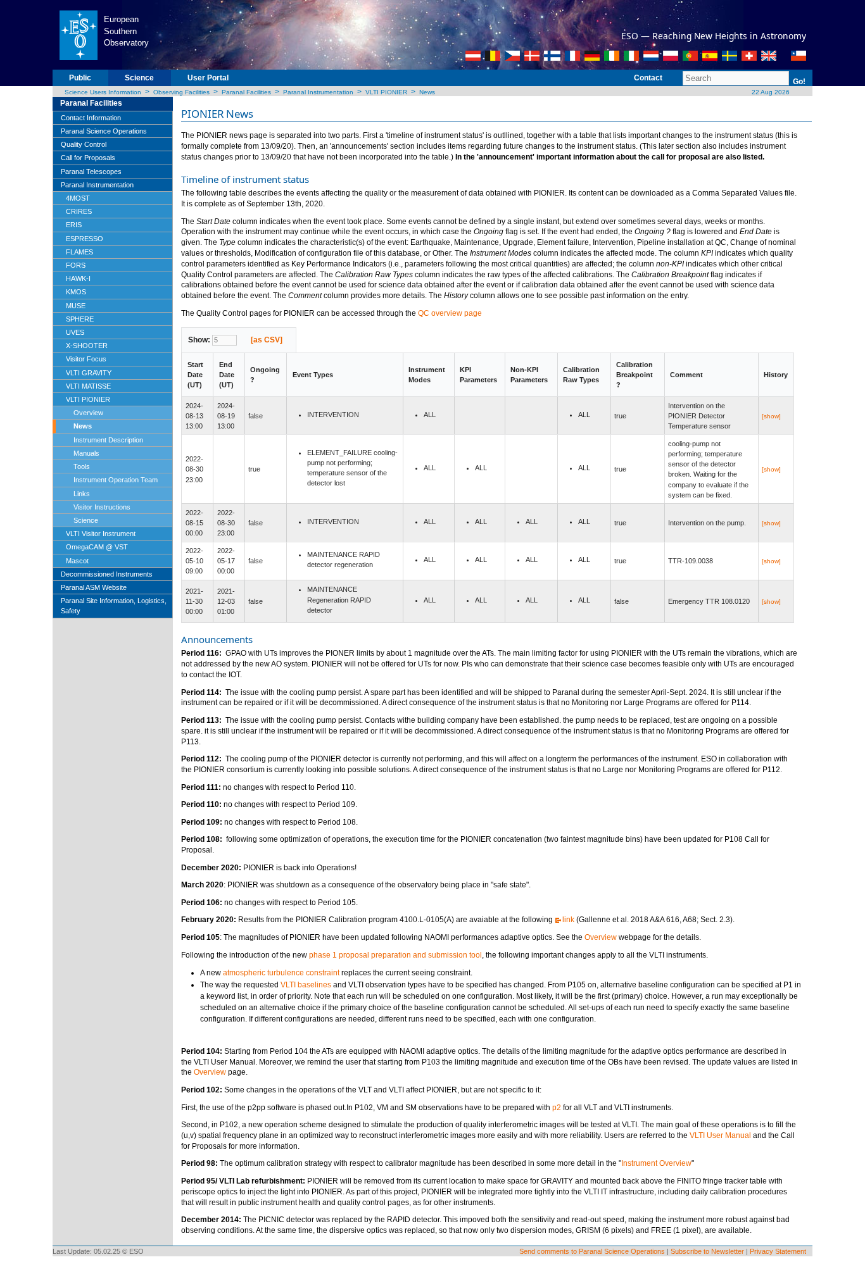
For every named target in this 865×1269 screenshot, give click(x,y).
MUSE (75, 305)
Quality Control (83, 144)
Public (80, 77)
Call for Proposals (88, 157)
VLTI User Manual (720, 1135)
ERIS (74, 224)
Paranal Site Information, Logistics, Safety (114, 606)
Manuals (86, 453)
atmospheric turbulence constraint (281, 972)
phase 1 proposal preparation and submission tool (395, 955)
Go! (799, 81)
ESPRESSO (84, 238)
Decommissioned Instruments (107, 574)
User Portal (208, 77)
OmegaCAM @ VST (97, 547)
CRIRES (79, 211)
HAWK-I (78, 278)
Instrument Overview (656, 1163)
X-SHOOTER (87, 345)
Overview (88, 412)
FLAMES (79, 252)
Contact (648, 77)
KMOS (76, 292)
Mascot (77, 561)
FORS (75, 265)
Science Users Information (103, 92)
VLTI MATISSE (88, 386)
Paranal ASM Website (94, 587)
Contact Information (91, 118)
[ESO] (78, 34)
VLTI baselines (306, 984)
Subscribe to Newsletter (707, 1251)
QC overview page (450, 313)
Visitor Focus (86, 359)
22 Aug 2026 (770, 92)
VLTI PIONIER (386, 92)
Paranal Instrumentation (318, 92)
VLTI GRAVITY (88, 373)
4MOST (78, 198)
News (427, 92)
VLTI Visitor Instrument (101, 533)
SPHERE (80, 319)
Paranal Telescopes (91, 171)
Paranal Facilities (246, 92)
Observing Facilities (181, 92)
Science (139, 77)
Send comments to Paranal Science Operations (592, 1251)
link (568, 919)
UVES (75, 332)
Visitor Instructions (101, 507)
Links (81, 493)
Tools (81, 466)
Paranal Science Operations (104, 131)
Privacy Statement (778, 1251)
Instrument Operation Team (115, 480)
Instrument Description (108, 440)
